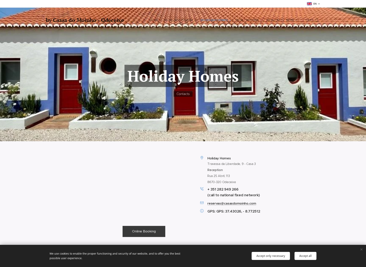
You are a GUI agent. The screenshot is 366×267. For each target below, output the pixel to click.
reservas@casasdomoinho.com (231, 203)
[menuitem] (156, 20)
